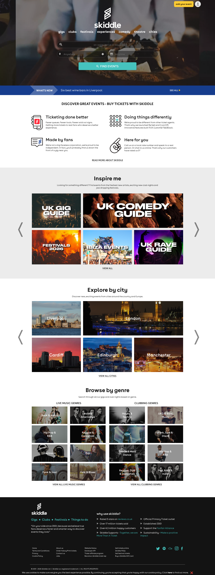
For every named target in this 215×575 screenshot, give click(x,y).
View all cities (107, 376)
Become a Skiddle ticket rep (95, 556)
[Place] (60, 54)
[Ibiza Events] (107, 247)
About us (59, 548)
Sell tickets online (122, 548)
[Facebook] (182, 549)
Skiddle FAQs (120, 551)
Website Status (90, 548)
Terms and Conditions (40, 551)
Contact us (60, 553)
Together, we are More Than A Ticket (117, 534)
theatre (139, 32)
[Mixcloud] (170, 549)
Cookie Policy (37, 556)
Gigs (34, 519)
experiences (106, 32)
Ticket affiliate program (94, 553)
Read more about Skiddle (107, 160)
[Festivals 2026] (56, 247)
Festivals (61, 519)
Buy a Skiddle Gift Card (124, 556)
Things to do (79, 519)
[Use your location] (103, 54)
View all (107, 268)
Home (34, 548)
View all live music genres (69, 484)
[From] (111, 54)
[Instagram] (176, 549)
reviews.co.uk (125, 519)
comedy (124, 32)
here (170, 572)
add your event (184, 4)
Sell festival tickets (122, 553)
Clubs (46, 519)
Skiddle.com (107, 17)
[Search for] (61, 44)
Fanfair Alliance (165, 528)
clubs (72, 32)
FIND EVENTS (109, 66)
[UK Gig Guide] (56, 210)
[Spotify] (164, 549)
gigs (61, 32)
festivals (86, 32)
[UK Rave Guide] (158, 247)
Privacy (35, 553)
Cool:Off (164, 125)
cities (153, 32)
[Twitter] (158, 549)
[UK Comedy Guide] (133, 210)
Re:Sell (152, 125)
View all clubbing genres (146, 484)
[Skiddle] (39, 509)
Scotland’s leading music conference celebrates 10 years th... (102, 90)
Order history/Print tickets (66, 551)
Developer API (90, 551)
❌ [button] (191, 572)
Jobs (58, 556)
